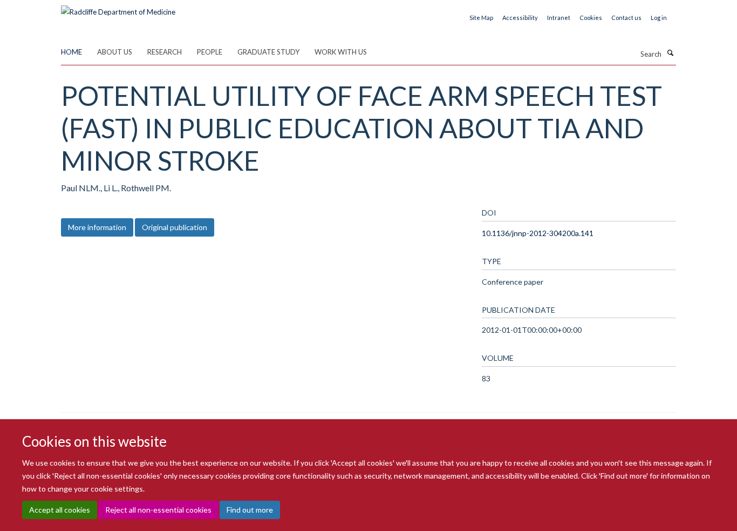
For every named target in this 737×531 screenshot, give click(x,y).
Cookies (590, 17)
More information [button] (97, 227)
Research (164, 52)
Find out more (250, 509)
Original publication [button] (174, 227)
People (209, 52)
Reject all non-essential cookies (158, 509)
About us (114, 52)
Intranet (558, 17)
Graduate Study (268, 52)
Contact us (626, 17)
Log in (659, 17)
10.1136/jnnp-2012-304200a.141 (537, 233)
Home (71, 52)
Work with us (341, 52)
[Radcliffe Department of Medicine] (118, 8)
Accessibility (520, 17)
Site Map (481, 17)
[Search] (670, 53)
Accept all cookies (59, 509)
